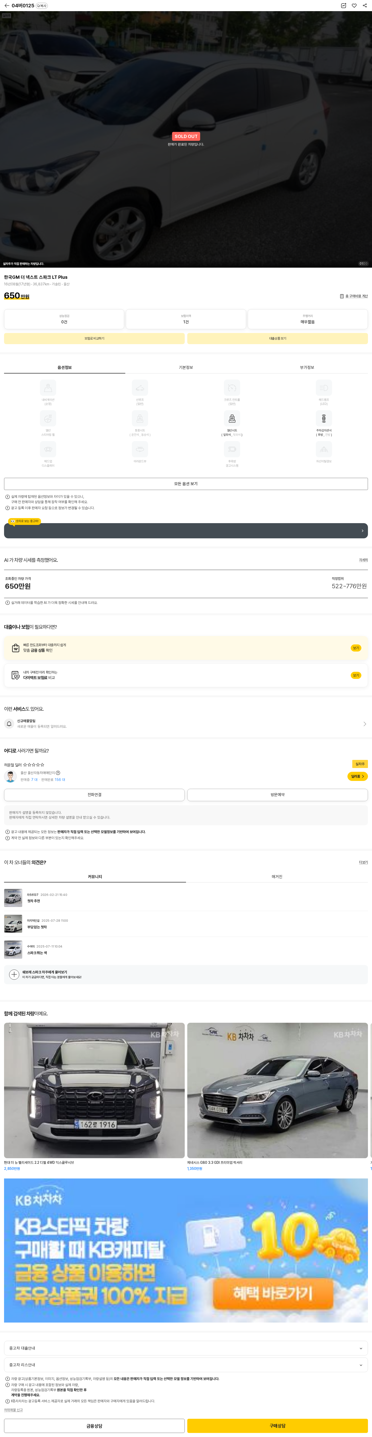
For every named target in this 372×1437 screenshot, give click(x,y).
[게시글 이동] (186, 898)
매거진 (277, 876)
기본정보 (186, 367)
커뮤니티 (95, 876)
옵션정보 (65, 367)
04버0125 (29, 6)
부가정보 (307, 367)
